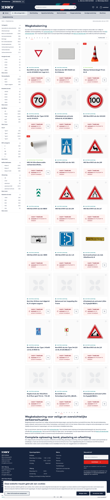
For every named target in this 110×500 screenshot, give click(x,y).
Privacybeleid (87, 472)
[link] (29, 38)
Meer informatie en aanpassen (17, 493)
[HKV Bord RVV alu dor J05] (95, 145)
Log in (33, 78)
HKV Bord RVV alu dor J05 (92, 162)
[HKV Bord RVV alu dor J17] (95, 192)
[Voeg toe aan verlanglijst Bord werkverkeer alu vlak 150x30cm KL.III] (106, 229)
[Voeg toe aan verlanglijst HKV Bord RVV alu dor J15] (106, 321)
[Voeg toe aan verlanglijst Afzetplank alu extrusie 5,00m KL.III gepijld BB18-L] (106, 368)
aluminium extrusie (12, 188)
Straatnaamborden (11, 44)
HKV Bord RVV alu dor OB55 (37, 255)
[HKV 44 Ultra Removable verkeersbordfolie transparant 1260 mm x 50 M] (38, 145)
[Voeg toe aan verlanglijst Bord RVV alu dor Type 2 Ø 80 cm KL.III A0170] (49, 90)
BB (12, 151)
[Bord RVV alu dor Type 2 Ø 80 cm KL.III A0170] (38, 99)
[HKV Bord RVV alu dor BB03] (38, 192)
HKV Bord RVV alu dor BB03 (37, 209)
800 (12, 200)
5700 (12, 59)
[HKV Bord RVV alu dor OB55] (38, 238)
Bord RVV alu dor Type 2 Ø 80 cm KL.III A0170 (38, 117)
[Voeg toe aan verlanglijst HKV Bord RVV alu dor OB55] (49, 229)
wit (12, 111)
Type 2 (12, 136)
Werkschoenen (61, 13)
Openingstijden (34, 452)
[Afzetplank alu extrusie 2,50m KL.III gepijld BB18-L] (95, 284)
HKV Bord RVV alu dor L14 (64, 255)
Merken (58, 460)
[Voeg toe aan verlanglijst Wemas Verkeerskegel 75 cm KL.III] (106, 44)
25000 (12, 91)
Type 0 (12, 130)
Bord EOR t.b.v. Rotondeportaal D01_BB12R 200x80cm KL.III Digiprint (65, 395)
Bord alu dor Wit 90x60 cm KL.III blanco (65, 71)
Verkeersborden (11, 49)
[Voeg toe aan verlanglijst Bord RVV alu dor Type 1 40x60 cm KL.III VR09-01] (49, 321)
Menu (58, 452)
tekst (12, 81)
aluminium (12, 183)
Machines (103, 13)
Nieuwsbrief (88, 452)
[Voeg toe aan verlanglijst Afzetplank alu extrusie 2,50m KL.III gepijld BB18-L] (106, 275)
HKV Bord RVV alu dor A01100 (94, 116)
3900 (12, 67)
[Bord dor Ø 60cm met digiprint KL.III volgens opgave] (38, 284)
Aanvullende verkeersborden (11, 28)
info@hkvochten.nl (7, 463)
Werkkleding (34, 13)
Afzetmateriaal (11, 31)
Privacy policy (60, 471)
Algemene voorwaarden (63, 468)
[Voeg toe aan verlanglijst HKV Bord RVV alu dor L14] (77, 229)
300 (12, 208)
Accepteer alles (98, 493)
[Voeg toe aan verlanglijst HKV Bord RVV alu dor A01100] (106, 90)
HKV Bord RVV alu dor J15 (92, 347)
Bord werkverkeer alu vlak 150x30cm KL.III (93, 256)
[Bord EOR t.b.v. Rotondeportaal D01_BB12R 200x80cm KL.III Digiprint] (66, 377)
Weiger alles (83, 493)
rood (12, 116)
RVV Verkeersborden (11, 41)
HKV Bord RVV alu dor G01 (65, 162)
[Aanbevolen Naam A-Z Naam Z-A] (102, 38)
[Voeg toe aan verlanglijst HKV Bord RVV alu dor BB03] (49, 183)
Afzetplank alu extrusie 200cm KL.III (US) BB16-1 (64, 117)
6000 (12, 94)
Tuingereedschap (75, 13)
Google (86, 474)
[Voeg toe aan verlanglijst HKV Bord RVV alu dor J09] (77, 183)
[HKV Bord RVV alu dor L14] (66, 238)
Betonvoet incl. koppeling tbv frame (66, 302)
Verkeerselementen (11, 52)
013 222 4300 (6, 473)
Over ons (58, 455)
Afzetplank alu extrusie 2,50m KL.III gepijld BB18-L (94, 302)
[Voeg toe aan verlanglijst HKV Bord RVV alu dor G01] (77, 136)
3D (12, 178)
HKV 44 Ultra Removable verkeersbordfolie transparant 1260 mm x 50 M (38, 164)
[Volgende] (45, 38)
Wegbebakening (8, 17)
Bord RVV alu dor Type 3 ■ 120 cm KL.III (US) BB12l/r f (66, 349)
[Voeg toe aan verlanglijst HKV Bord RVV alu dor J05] (106, 136)
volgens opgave (12, 84)
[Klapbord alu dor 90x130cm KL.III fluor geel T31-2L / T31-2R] (38, 377)
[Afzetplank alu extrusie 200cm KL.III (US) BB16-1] (66, 99)
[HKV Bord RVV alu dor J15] (95, 330)
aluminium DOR (12, 186)
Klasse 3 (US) (12, 171)
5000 (12, 97)
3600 (12, 70)
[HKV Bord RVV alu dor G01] (66, 145)
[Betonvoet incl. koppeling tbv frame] (66, 284)
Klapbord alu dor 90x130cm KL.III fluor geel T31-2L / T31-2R (38, 395)
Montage (11, 39)
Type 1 (12, 133)
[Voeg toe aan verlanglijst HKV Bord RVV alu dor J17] (106, 183)
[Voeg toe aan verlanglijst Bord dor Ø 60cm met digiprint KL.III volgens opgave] (49, 275)
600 (12, 203)
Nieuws (58, 458)
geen (12, 79)
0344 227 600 (6, 461)
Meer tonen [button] (5, 72)
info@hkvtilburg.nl (7, 475)
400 (12, 205)
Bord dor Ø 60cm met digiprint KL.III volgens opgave (38, 302)
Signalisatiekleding (47, 13)
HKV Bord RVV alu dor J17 (92, 209)
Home (3, 21)
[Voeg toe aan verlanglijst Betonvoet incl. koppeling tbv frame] (77, 275)
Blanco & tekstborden (11, 33)
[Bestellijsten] (93, 7)
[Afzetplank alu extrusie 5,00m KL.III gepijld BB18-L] (95, 377)
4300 (12, 65)
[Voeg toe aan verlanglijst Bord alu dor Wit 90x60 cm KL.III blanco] (77, 44)
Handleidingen (60, 466)
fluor (12, 122)
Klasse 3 (12, 168)
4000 (12, 99)
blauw (12, 114)
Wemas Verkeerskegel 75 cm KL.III (94, 71)
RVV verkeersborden (36, 431)
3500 (12, 102)
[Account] (97, 7)
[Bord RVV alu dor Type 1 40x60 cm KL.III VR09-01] (38, 330)
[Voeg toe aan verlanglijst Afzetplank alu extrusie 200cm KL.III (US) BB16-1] (77, 90)
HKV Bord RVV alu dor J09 (64, 209)
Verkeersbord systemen (11, 47)
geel (12, 119)
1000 (12, 197)
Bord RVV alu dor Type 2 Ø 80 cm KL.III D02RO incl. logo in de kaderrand (38, 71)
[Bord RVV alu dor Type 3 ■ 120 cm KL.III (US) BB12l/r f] (66, 330)
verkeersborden (48, 31)
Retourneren (59, 463)
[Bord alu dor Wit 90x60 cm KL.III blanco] (66, 53)
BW (12, 154)
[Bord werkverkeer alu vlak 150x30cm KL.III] (95, 238)
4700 (12, 62)
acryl (12, 180)
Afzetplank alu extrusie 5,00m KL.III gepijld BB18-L (94, 395)
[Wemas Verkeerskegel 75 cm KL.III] (95, 53)
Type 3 (12, 139)
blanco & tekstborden (79, 33)
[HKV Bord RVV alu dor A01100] (95, 99)
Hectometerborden (11, 36)
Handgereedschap (90, 13)
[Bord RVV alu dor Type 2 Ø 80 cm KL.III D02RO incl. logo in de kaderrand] (38, 53)
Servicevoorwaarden (99, 472)
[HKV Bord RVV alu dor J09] (66, 192)
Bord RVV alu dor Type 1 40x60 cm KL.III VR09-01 (38, 349)
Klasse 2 (12, 165)
